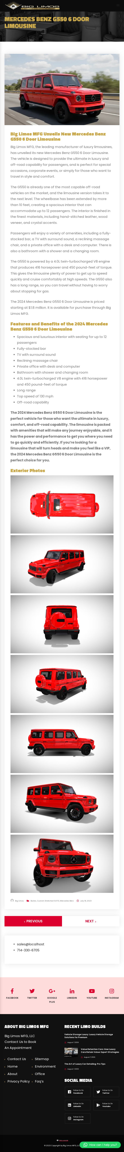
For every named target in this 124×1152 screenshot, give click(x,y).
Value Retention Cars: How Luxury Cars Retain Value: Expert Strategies (100, 1050)
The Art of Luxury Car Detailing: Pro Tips (84, 1064)
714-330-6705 (28, 950)
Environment (45, 1066)
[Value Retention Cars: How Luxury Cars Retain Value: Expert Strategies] (71, 1052)
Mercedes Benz (67, 900)
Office (40, 1074)
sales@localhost (30, 944)
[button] (100, 1145)
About (12, 1074)
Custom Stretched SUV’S (48, 900)
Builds (33, 900)
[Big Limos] (33, 5)
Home (12, 1066)
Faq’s (39, 1081)
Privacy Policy (18, 1081)
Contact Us (16, 1059)
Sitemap (42, 1059)
